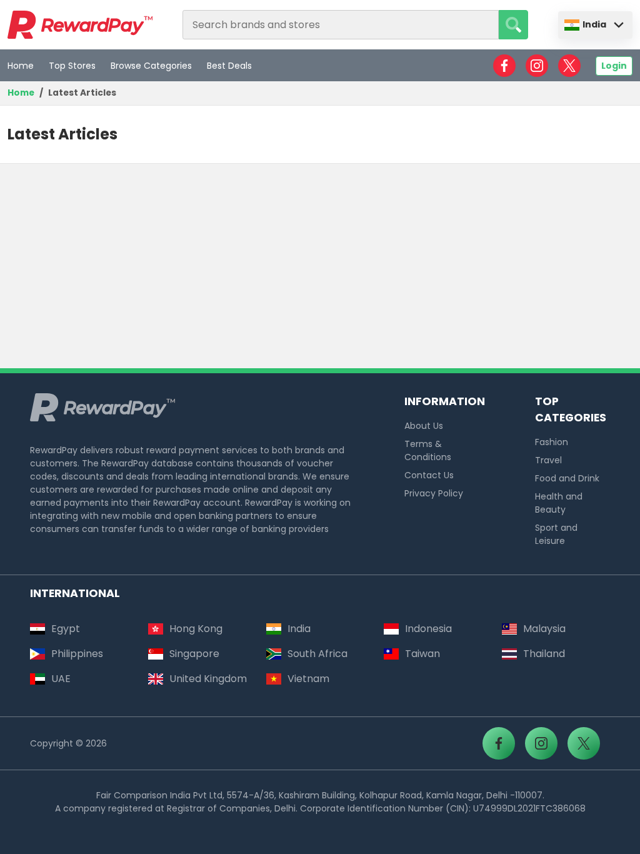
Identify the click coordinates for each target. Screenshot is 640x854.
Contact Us (429, 475)
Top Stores (72, 65)
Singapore (194, 653)
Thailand (544, 653)
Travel (548, 460)
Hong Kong (195, 628)
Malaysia (544, 628)
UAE (61, 678)
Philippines (77, 653)
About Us (423, 425)
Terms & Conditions (427, 450)
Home (21, 65)
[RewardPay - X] (569, 65)
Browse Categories (151, 65)
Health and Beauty (558, 503)
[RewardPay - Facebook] (504, 65)
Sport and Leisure (556, 534)
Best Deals (229, 65)
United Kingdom (208, 678)
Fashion (551, 442)
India (594, 24)
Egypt (65, 628)
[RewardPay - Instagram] (537, 65)
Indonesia (428, 628)
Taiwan (422, 653)
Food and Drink (567, 478)
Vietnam (308, 678)
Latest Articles (82, 93)
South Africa (318, 653)
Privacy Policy (433, 493)
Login (614, 65)
